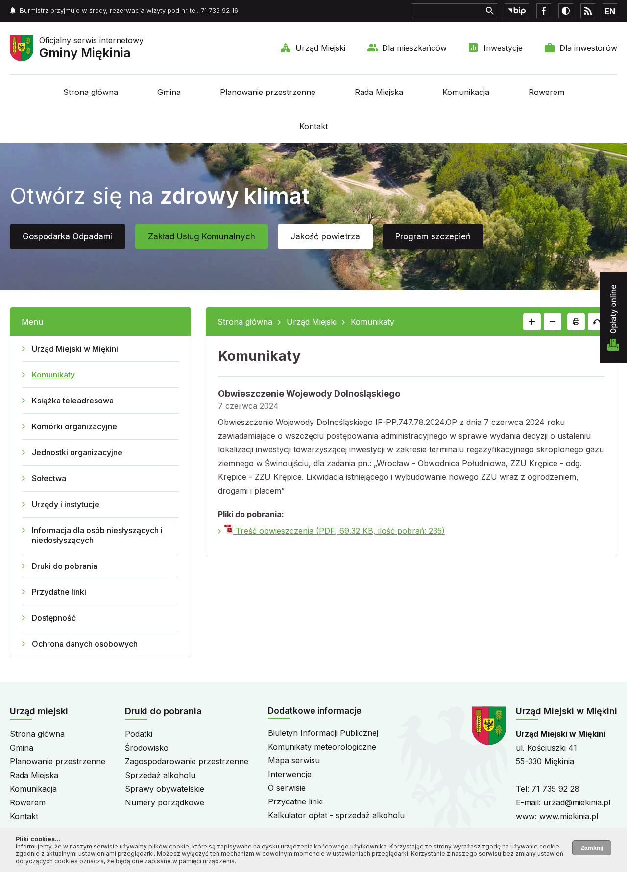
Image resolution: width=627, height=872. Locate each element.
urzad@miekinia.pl (576, 802)
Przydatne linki (59, 592)
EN (609, 11)
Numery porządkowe (164, 802)
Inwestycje (503, 48)
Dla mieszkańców (414, 48)
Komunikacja (465, 92)
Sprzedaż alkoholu (160, 775)
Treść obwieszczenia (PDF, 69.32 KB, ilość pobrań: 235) (339, 531)
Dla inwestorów (588, 48)
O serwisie (287, 788)
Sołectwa (49, 478)
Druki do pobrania (64, 566)
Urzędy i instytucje (65, 504)
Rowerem (546, 92)
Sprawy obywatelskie (164, 789)
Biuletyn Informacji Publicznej (323, 733)
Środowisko (147, 748)
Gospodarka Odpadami (68, 236)
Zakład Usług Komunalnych (201, 236)
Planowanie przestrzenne (267, 92)
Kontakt (313, 126)
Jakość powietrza (325, 236)
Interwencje (290, 774)
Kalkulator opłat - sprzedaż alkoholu (336, 815)
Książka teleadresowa (73, 400)
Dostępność (54, 618)
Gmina (169, 92)
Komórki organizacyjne (74, 426)
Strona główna (90, 92)
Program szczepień (433, 236)
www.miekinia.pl (568, 816)
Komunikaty (53, 374)
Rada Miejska (379, 92)
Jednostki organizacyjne (77, 452)
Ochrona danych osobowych (85, 644)
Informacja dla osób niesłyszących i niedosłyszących (97, 535)
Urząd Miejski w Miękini (75, 349)
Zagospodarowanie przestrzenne (186, 761)
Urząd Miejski (320, 48)
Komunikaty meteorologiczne (322, 747)
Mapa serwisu (294, 760)
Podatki (138, 734)
